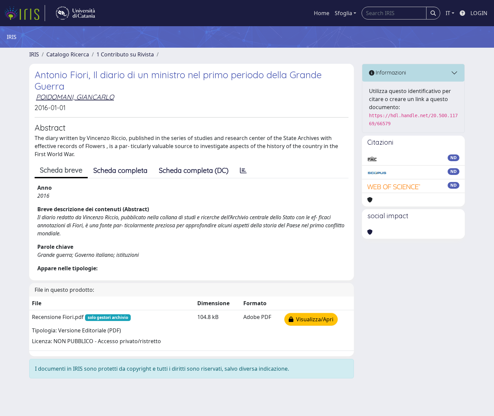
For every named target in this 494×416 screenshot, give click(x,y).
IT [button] (448, 13)
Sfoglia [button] (343, 13)
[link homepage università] (75, 13)
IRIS (34, 54)
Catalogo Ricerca (67, 54)
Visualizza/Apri (313, 319)
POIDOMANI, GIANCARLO (75, 97)
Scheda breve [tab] (61, 170)
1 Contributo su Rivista (125, 54)
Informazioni (390, 72)
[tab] (243, 171)
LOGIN (478, 13)
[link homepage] (24, 13)
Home (321, 13)
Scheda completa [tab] (120, 170)
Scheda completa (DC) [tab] (194, 170)
